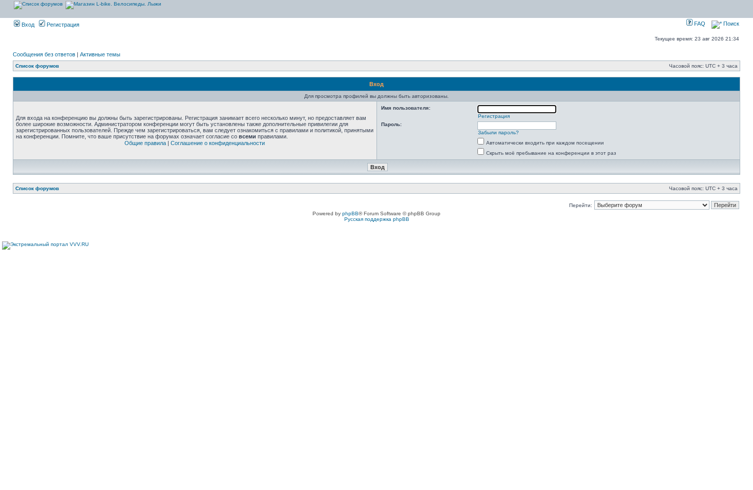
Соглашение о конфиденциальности (218, 143)
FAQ (699, 24)
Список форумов (37, 66)
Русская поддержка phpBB (376, 219)
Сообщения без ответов (44, 54)
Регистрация (62, 25)
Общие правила (145, 143)
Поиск (730, 24)
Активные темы (100, 54)
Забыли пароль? (498, 132)
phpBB (350, 213)
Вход (27, 25)
